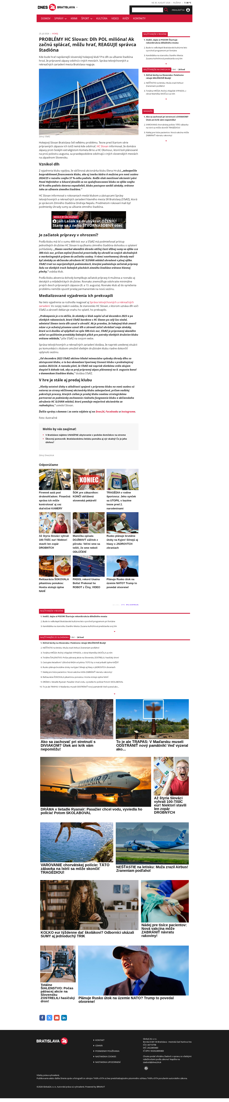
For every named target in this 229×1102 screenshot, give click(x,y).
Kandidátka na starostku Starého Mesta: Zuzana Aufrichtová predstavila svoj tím (164, 57)
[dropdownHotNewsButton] (166, 141)
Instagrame (128, 411)
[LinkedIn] (64, 1018)
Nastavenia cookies (105, 1056)
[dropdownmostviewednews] (166, 64)
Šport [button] (85, 18)
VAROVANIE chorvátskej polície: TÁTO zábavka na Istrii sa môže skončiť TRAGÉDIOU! (167, 126)
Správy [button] (59, 18)
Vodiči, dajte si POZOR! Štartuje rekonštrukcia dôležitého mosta (162, 41)
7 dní (173, 69)
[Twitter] (49, 1018)
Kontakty (139, 18)
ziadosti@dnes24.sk (152, 1062)
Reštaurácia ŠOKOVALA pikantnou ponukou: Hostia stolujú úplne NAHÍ (75, 677)
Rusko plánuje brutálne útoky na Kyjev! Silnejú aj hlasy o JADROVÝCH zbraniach (79, 667)
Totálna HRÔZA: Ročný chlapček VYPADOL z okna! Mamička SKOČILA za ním (166, 92)
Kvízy (126, 18)
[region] (77, 7)
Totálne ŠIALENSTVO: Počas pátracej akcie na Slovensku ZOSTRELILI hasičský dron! (81, 657)
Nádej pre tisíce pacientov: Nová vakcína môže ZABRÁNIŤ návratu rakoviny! (167, 134)
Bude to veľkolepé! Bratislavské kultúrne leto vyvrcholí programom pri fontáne (166, 49)
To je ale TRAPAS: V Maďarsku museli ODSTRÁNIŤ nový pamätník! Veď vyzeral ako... (81, 686)
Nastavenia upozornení (108, 1062)
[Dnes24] (66, 7)
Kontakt (99, 1040)
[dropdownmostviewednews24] (166, 99)
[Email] (56, 1018)
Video (115, 18)
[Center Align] (166, 9)
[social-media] (145, 1068)
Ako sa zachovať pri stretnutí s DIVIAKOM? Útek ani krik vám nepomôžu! (167, 118)
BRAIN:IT (101, 1086)
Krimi (74, 18)
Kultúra (101, 18)
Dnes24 (100, 411)
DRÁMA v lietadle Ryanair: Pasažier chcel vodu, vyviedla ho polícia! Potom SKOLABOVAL (83, 681)
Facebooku (112, 411)
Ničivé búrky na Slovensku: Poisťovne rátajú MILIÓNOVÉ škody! (165, 76)
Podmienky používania (107, 1051)
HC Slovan (103, 146)
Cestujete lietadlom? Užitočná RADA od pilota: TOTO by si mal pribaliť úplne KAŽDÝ (81, 662)
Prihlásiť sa (178, 10)
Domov (45, 18)
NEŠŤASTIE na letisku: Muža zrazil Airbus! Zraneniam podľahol (71, 647)
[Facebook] (42, 1018)
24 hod (181, 69)
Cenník (99, 1045)
